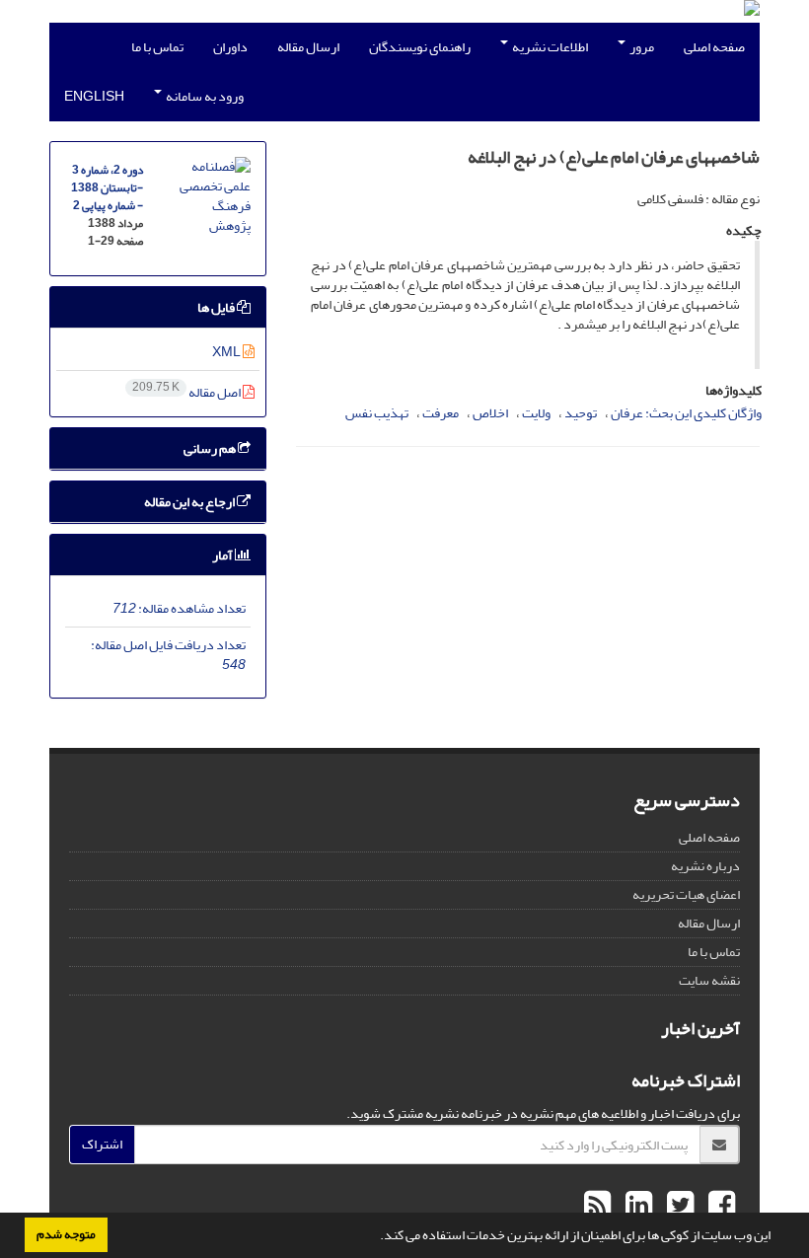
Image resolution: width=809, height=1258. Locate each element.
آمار (223, 555)
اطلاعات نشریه (549, 47)
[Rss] (597, 1205)
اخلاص (490, 413)
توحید (580, 413)
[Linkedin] (636, 1205)
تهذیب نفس (376, 413)
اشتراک (102, 1144)
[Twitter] (678, 1205)
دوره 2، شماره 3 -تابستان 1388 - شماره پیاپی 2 (107, 188)
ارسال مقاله (308, 47)
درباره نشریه (705, 865)
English (94, 96)
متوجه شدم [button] (66, 1234)
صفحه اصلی (714, 47)
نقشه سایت (709, 980)
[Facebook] (719, 1205)
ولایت (536, 413)
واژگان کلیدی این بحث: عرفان (686, 413)
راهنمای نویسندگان (420, 47)
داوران (230, 47)
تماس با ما (157, 47)
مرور (640, 47)
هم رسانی (211, 448)
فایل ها (217, 307)
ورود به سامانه (204, 96)
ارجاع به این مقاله (190, 501)
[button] (375, 1237)
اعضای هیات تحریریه (686, 894)
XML (227, 351)
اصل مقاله (187, 392)
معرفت (440, 413)
